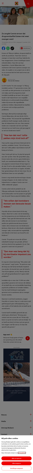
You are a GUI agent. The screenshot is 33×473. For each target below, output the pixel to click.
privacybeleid (22, 453)
